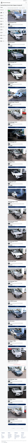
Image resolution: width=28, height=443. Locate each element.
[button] (26, 2)
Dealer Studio (5, 442)
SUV (1, 435)
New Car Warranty (17, 435)
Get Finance (16, 27)
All (1, 434)
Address (25, 0)
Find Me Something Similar (17, 364)
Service (15, 434)
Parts (15, 438)
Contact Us (22, 434)
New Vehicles (9, 435)
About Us (22, 435)
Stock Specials (10, 434)
